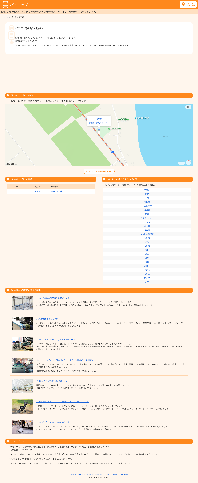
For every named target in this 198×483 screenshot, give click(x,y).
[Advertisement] (99, 73)
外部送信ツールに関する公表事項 (99, 475)
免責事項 (116, 475)
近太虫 (147, 222)
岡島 (147, 194)
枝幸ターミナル (147, 218)
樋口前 (147, 202)
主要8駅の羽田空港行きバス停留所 (51, 381)
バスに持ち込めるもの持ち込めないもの (54, 422)
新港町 (147, 210)
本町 (147, 214)
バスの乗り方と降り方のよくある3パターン (55, 339)
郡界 (147, 258)
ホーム (5, 17)
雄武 (147, 242)
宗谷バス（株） (57, 191)
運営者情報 (125, 475)
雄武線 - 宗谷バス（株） (99, 123)
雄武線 (37, 191)
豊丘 (147, 250)
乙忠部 (147, 278)
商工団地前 (147, 206)
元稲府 (147, 246)
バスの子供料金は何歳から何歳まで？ (53, 298)
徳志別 (147, 190)
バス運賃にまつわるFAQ (47, 319)
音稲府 (147, 238)
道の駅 (99, 119)
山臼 (147, 282)
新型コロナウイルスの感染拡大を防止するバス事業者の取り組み (64, 360)
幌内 (147, 254)
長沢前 (147, 230)
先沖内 (147, 274)
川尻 (147, 198)
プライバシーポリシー (78, 475)
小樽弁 (147, 266)
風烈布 (147, 270)
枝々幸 (147, 226)
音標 (147, 262)
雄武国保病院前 (147, 234)
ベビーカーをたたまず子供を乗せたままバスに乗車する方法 (62, 401)
